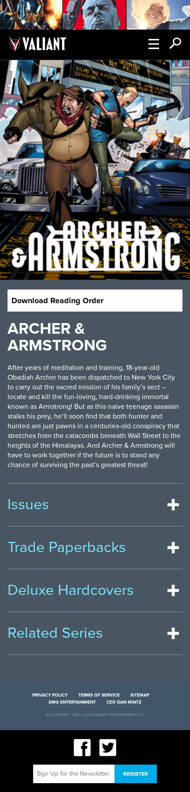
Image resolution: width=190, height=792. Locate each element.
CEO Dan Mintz (123, 702)
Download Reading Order (57, 300)
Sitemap (139, 695)
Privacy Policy (50, 695)
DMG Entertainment (72, 702)
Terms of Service (99, 695)
